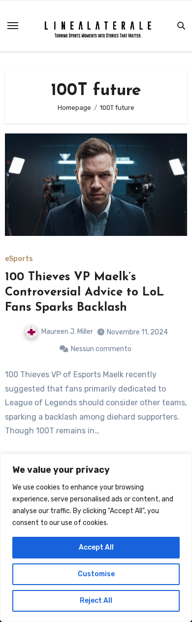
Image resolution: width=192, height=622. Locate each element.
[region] (96, 538)
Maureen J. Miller (67, 331)
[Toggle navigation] (13, 26)
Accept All (96, 547)
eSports (19, 259)
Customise (96, 574)
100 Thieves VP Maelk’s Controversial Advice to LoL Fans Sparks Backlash (84, 292)
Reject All (96, 600)
